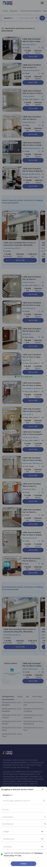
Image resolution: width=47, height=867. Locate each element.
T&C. (19, 855)
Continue (23, 864)
